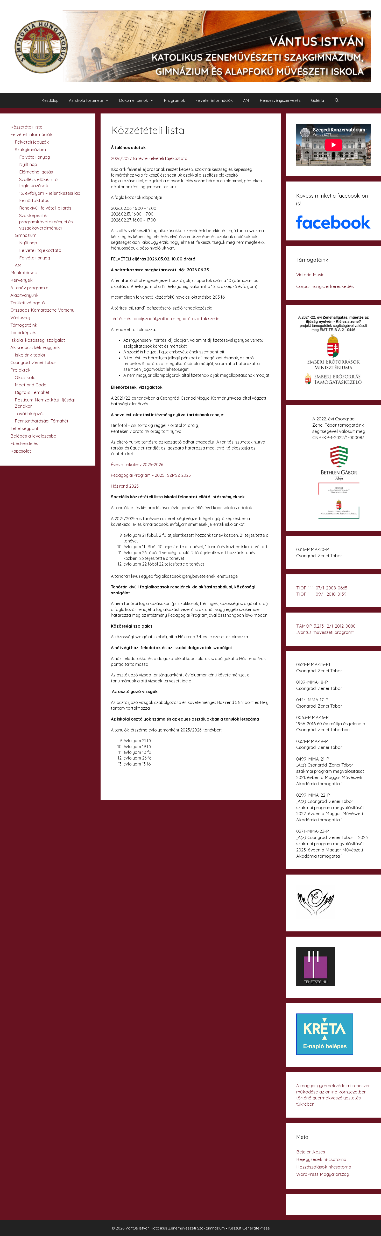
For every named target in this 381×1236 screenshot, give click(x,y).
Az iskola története (86, 100)
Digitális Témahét (32, 392)
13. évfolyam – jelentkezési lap (49, 193)
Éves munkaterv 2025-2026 (137, 464)
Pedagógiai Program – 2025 (137, 475)
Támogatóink (23, 325)
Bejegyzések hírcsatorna (321, 1159)
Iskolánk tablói (30, 355)
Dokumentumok (133, 100)
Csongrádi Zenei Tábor (33, 362)
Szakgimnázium (30, 149)
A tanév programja (29, 287)
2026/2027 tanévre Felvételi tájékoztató (149, 158)
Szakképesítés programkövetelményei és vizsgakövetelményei (46, 222)
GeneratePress (256, 1228)
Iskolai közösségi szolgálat (37, 340)
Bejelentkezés (310, 1151)
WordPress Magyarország (322, 1174)
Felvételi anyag (34, 157)
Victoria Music (310, 274)
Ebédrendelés (24, 443)
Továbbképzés (30, 413)
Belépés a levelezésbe (33, 436)
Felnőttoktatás (34, 200)
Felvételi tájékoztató (40, 250)
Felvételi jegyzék (32, 142)
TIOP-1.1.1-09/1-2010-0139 (321, 594)
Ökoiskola (25, 377)
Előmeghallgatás (36, 171)
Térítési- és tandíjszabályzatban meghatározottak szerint (166, 318)
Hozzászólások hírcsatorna (323, 1167)
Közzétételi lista (26, 127)
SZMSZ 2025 (179, 475)
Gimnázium (26, 235)
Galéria (317, 100)
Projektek (20, 370)
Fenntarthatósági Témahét (41, 421)
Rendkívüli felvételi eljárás (45, 208)
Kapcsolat (20, 451)
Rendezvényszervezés (280, 100)
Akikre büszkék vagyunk (35, 347)
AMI (246, 100)
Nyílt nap (28, 164)
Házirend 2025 (125, 486)
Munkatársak (23, 272)
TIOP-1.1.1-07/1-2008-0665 (321, 587)
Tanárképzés (23, 332)
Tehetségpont (24, 428)
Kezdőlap (50, 100)
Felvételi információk (214, 100)
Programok (174, 100)
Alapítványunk (24, 295)
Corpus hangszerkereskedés (325, 286)
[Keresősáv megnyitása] (336, 100)
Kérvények (21, 280)
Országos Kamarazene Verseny (42, 310)
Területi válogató (27, 302)
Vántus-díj (20, 317)
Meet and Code (30, 384)
